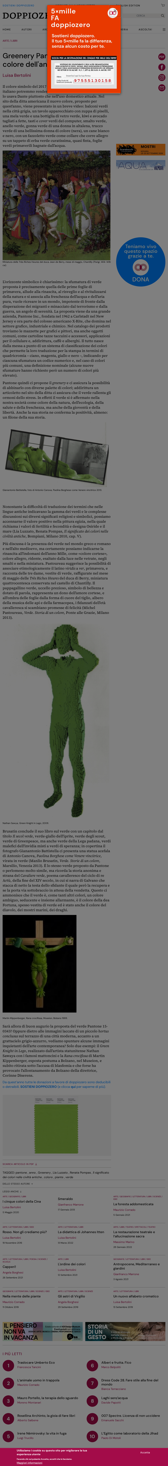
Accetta (145, 1452)
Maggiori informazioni (29, 1463)
